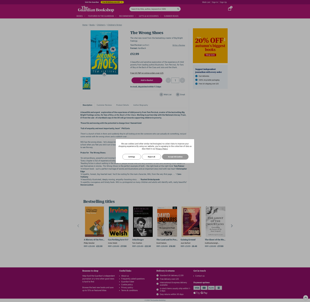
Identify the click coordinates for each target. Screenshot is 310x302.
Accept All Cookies (175, 157)
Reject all (151, 157)
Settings (131, 157)
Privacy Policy (161, 149)
